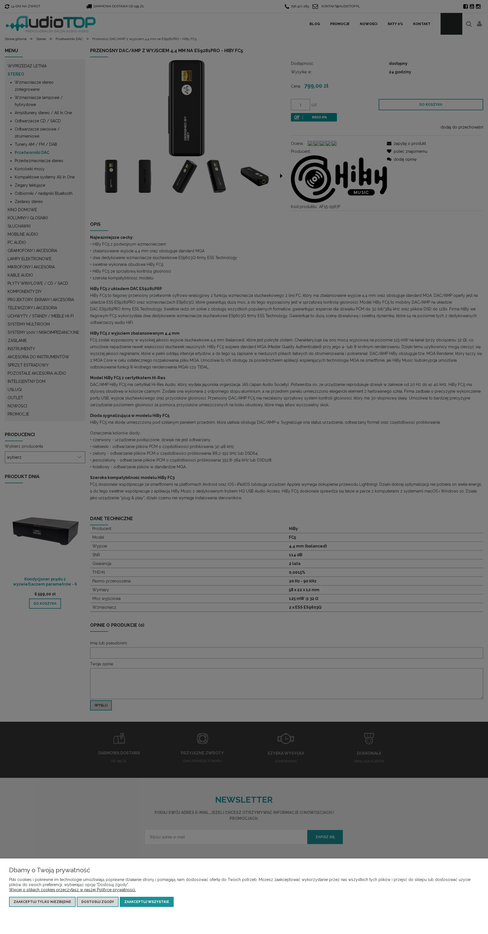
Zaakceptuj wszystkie (146, 902)
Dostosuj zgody (97, 902)
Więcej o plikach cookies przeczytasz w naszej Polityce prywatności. (72, 889)
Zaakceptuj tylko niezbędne (42, 902)
